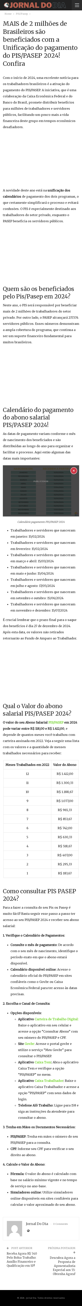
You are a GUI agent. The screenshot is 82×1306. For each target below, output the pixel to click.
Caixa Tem (43, 1062)
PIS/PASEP (56, 722)
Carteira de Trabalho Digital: (57, 1019)
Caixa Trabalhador (49, 1081)
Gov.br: (30, 1044)
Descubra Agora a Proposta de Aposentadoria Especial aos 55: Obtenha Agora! (62, 1266)
